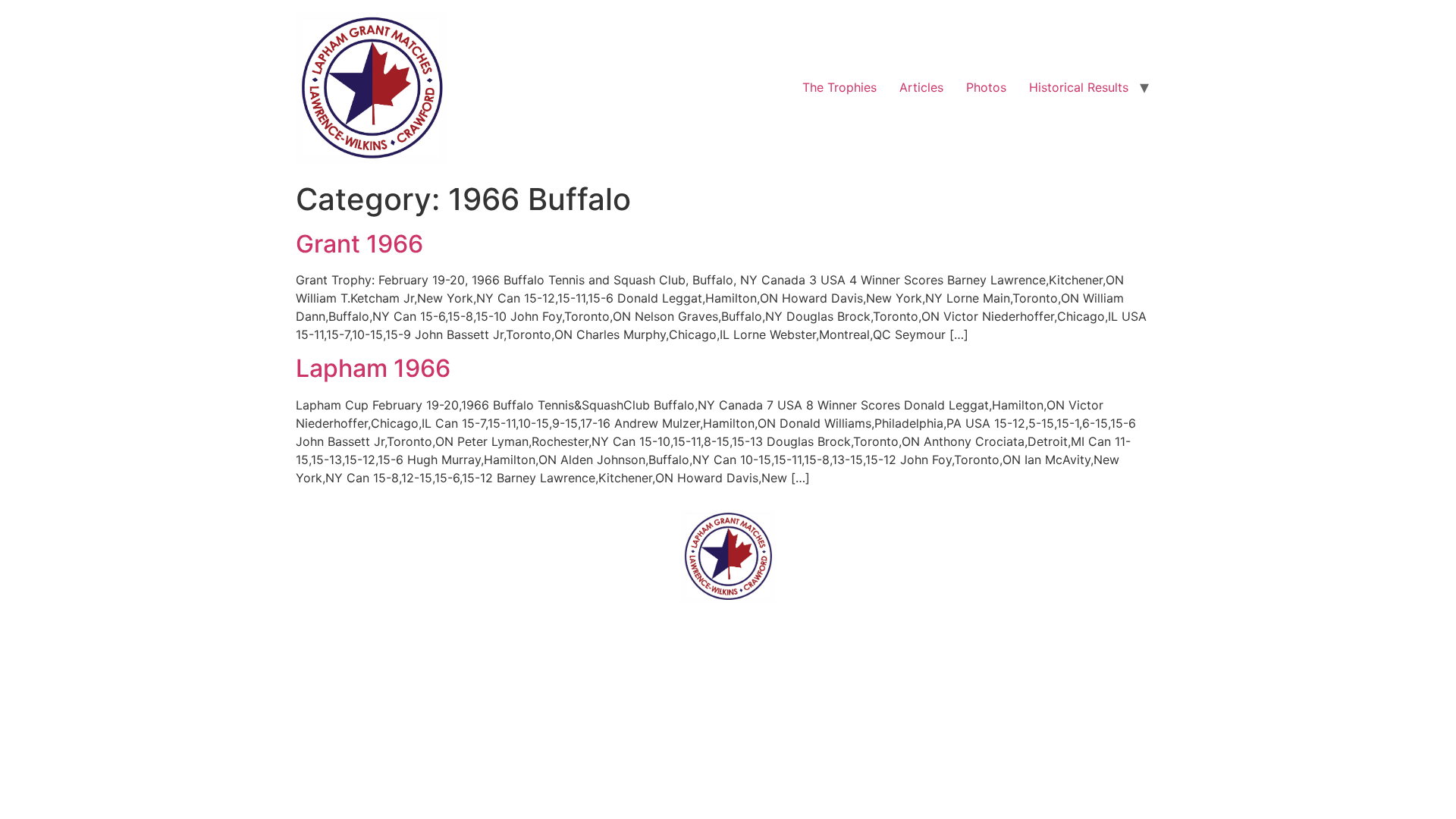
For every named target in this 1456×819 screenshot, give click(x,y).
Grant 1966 (359, 244)
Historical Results (1078, 87)
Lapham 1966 (373, 368)
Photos (986, 87)
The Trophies (839, 87)
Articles (921, 87)
